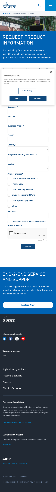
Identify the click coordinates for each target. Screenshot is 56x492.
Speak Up (7, 444)
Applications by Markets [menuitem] (14, 369)
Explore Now (28, 305)
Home (7, 14)
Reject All (18, 98)
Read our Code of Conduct (14, 464)
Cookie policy (42, 482)
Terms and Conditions (12, 482)
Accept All (37, 98)
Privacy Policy (29, 482)
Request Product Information (23, 14)
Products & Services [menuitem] (12, 376)
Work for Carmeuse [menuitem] (12, 388)
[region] (28, 87)
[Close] (51, 72)
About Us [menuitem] (7, 382)
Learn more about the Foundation (17, 423)
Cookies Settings (27, 91)
